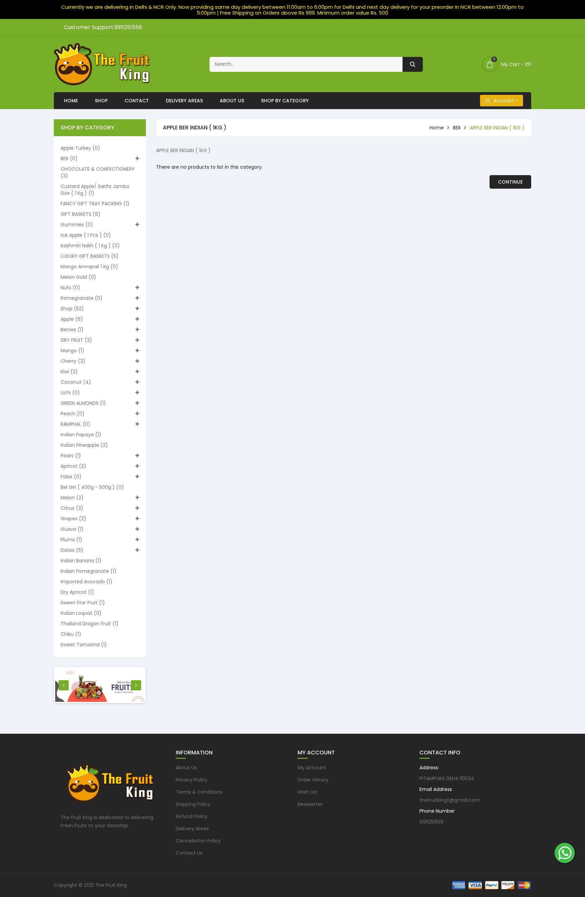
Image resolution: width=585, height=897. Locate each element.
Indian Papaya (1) (81, 434)
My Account (312, 767)
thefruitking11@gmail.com (449, 800)
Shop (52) (72, 308)
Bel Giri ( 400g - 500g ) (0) (92, 487)
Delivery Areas (184, 100)
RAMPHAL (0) (75, 424)
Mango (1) (72, 350)
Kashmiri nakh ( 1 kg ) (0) (90, 245)
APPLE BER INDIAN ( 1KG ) (497, 127)
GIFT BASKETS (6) (81, 214)
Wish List (308, 792)
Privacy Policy (192, 779)
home (437, 127)
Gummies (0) (77, 224)
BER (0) (69, 158)
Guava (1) (72, 529)
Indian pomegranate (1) (88, 571)
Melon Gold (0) (78, 277)
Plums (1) (71, 539)
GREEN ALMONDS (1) (83, 403)
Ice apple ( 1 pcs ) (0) (86, 235)
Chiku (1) (71, 634)
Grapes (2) (73, 518)
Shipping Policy (193, 804)
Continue (510, 182)
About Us (232, 100)
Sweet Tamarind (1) (84, 644)
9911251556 (431, 821)
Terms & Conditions (199, 792)
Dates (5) (72, 550)
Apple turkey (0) (80, 148)
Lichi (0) (70, 392)
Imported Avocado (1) (86, 581)
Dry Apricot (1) (77, 592)
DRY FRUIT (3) (76, 340)
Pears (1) (71, 455)
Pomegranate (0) (82, 298)
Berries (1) (72, 329)
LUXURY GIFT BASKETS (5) (89, 256)
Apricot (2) (73, 466)
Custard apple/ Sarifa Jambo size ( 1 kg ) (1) (95, 189)
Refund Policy (192, 816)
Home (71, 100)
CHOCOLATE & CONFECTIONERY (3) (98, 172)
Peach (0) (73, 413)
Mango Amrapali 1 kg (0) (89, 266)
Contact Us (189, 853)
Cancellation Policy (198, 840)
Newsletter (310, 804)
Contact (137, 100)
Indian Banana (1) (81, 560)
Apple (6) (72, 319)
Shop (101, 100)
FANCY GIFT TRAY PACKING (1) (95, 203)
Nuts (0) (70, 287)
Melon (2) (72, 497)
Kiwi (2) (69, 371)
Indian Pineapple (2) (84, 445)
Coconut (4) (76, 382)
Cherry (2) (73, 361)
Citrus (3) (72, 508)
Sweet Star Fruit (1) (83, 602)
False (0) (71, 476)
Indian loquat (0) (81, 613)
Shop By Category (285, 100)
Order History (313, 779)
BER (457, 127)
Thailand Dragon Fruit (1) (89, 623)
